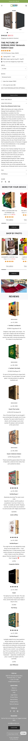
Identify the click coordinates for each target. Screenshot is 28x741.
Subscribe (14, 727)
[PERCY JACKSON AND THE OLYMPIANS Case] (9, 200)
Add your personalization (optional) (13, 88)
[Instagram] (14, 711)
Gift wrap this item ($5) (9, 85)
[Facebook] (10, 711)
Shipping (3, 38)
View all (14, 227)
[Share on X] (5, 182)
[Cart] (26, 5)
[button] (4, 32)
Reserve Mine (14, 95)
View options (9, 220)
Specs (3, 65)
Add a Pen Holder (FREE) (9, 81)
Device (3, 74)
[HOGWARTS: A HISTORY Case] (9, 246)
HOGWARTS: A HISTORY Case (9, 257)
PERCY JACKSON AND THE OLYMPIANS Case (9, 211)
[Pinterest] (17, 711)
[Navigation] (1, 5)
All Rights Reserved (14, 739)
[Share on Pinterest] (9, 182)
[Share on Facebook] (2, 182)
